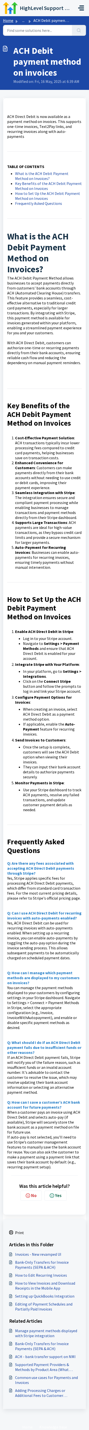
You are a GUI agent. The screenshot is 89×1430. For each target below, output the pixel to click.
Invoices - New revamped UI (38, 1254)
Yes (58, 1195)
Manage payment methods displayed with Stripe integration (46, 1333)
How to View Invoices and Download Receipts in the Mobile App (45, 1286)
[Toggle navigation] (81, 7)
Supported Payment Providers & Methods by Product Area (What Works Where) (42, 1367)
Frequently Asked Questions (38, 203)
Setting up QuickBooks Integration (44, 1296)
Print (19, 1232)
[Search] (79, 30)
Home (8, 20)
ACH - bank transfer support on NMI (45, 1356)
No (34, 1195)
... (23, 20)
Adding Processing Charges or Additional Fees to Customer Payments (40, 1393)
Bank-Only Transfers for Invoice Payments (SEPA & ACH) (42, 1265)
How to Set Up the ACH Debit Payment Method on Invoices (47, 196)
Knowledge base (53, 1427)
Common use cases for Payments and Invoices (46, 1380)
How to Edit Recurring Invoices (41, 1275)
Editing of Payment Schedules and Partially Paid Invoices (43, 1307)
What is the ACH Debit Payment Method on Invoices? (41, 176)
